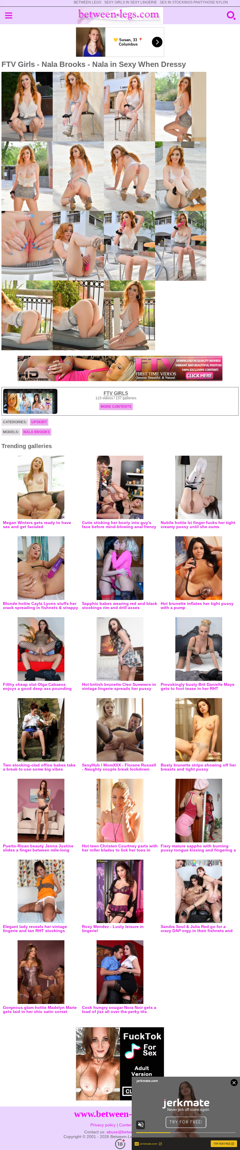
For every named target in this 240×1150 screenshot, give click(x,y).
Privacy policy (103, 1125)
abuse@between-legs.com (131, 1132)
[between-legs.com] (120, 15)
